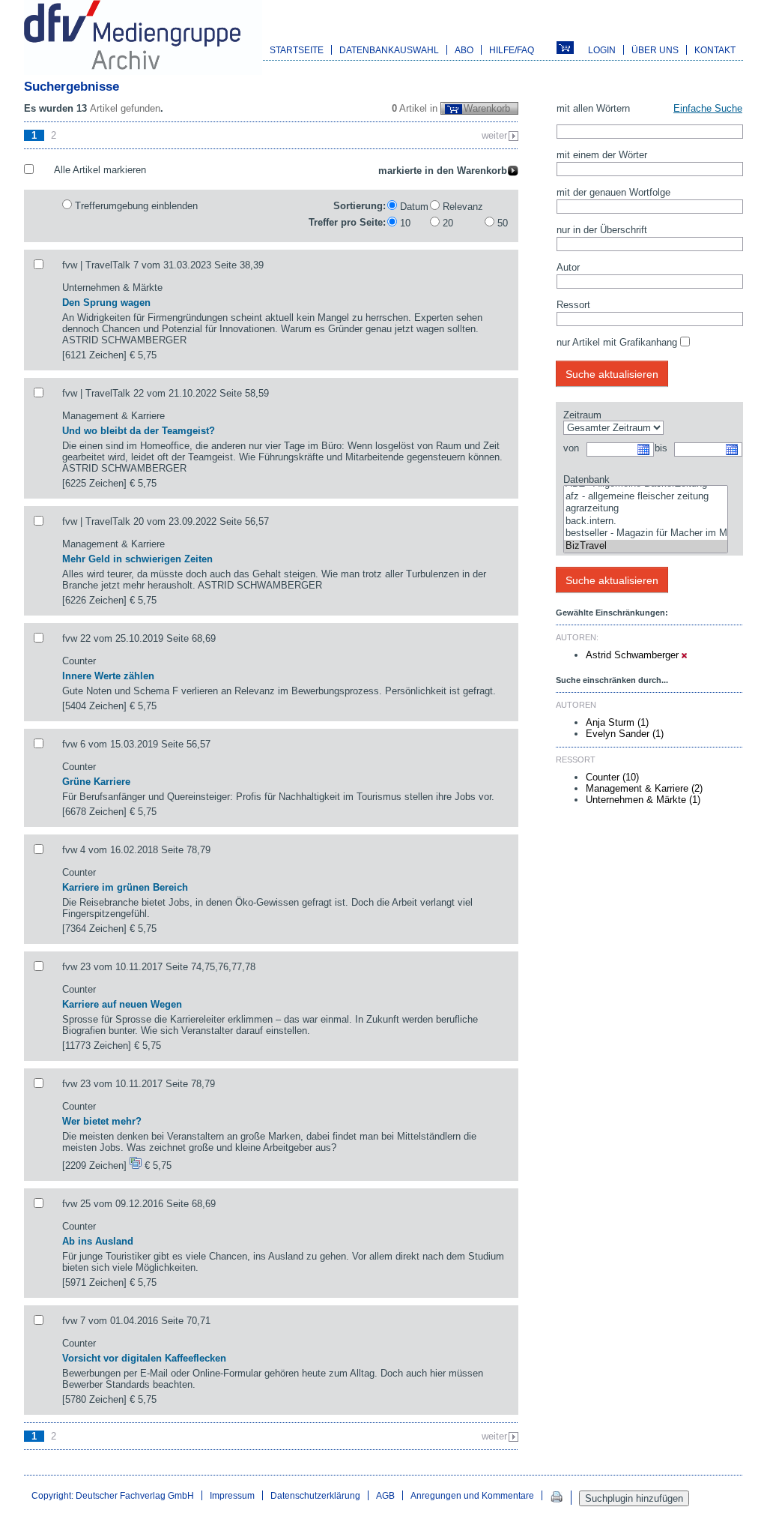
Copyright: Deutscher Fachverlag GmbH (112, 1495)
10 (405, 223)
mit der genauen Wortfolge (613, 192)
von (571, 448)
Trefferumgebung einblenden (136, 205)
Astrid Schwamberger (634, 655)
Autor (568, 267)
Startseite (297, 50)
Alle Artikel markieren (100, 169)
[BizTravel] (645, 546)
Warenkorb (487, 108)
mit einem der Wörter (602, 154)
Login (602, 50)
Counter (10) (612, 777)
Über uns (655, 50)
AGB (385, 1495)
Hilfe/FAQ (511, 50)
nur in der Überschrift (602, 229)
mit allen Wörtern (593, 108)
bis (661, 448)
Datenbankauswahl (389, 50)
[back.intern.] (645, 521)
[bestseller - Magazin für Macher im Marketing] (645, 533)
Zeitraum (582, 415)
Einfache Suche (707, 108)
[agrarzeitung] (645, 508)
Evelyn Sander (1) (625, 733)
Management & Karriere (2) (644, 788)
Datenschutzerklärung (315, 1495)
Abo (464, 50)
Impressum (232, 1495)
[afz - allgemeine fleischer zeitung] (645, 496)
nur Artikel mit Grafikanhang (617, 342)
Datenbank (586, 479)
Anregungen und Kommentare (472, 1495)
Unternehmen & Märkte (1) (643, 799)
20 (448, 223)
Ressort (573, 304)
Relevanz (463, 206)
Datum (414, 206)
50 (502, 223)
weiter (494, 135)
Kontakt (715, 50)
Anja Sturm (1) (617, 722)
